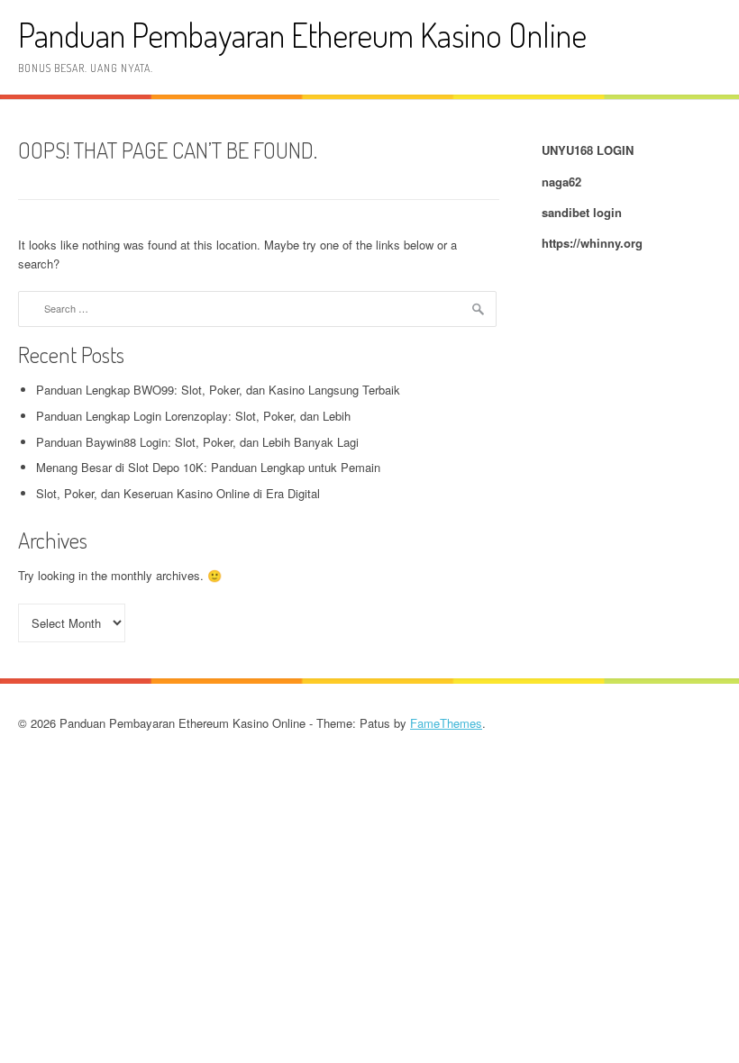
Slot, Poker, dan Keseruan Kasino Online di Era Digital (178, 493)
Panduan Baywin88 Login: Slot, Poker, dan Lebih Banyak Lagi (197, 441)
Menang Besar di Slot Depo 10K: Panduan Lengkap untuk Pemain (208, 467)
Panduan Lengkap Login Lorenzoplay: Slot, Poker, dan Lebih (193, 415)
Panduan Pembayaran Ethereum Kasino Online (302, 35)
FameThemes (446, 722)
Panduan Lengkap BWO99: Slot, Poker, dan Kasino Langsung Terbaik (218, 389)
